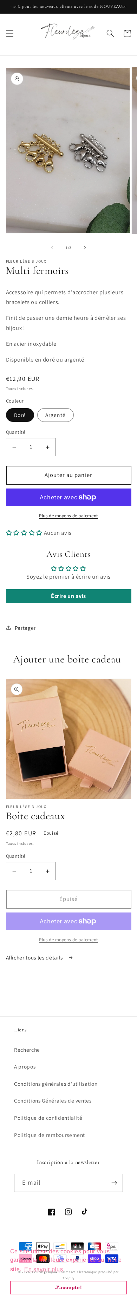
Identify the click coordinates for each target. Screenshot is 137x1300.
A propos (24, 1066)
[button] (9, 33)
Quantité (16, 432)
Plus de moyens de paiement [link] (68, 940)
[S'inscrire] (114, 1183)
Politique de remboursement (49, 1134)
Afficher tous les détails (35, 957)
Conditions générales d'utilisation (55, 1083)
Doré (20, 414)
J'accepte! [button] (68, 1287)
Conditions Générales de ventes (53, 1100)
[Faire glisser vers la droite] (84, 247)
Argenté (55, 414)
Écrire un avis (68, 596)
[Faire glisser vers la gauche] (52, 247)
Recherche (27, 1049)
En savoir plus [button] (43, 1269)
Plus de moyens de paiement (68, 516)
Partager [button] (25, 627)
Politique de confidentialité (48, 1117)
